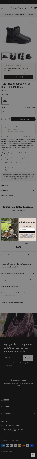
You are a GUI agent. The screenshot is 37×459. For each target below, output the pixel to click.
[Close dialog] (35, 219)
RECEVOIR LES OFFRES (27, 232)
